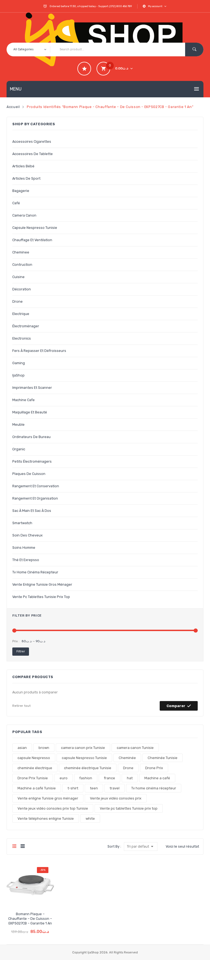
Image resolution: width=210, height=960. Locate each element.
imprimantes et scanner (32, 388)
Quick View (40, 900)
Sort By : (114, 846)
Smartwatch (22, 523)
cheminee (20, 252)
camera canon (24, 215)
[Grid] (14, 846)
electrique (20, 314)
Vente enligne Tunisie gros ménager (42, 584)
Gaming (18, 363)
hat (130, 778)
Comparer (176, 706)
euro (64, 778)
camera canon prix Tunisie (83, 748)
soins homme (23, 547)
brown (44, 748)
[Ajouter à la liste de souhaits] (20, 900)
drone (17, 301)
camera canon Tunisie (135, 748)
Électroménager (25, 326)
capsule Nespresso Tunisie (34, 228)
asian (22, 748)
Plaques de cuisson (28, 474)
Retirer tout (21, 706)
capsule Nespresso (34, 758)
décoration (21, 289)
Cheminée (127, 758)
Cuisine (18, 277)
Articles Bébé (23, 166)
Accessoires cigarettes (31, 141)
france (109, 778)
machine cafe (23, 400)
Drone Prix (154, 768)
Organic (18, 449)
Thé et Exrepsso (25, 560)
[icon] (84, 68)
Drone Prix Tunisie (33, 778)
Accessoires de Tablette (32, 154)
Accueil (13, 107)
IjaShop (18, 375)
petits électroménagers (32, 461)
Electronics (21, 338)
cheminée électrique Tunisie (87, 768)
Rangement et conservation (35, 486)
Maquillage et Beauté (29, 412)
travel (114, 788)
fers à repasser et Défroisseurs (39, 351)
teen (94, 788)
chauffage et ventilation (32, 240)
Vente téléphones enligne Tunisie (46, 818)
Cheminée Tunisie (162, 758)
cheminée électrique (35, 768)
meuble (18, 424)
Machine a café (157, 778)
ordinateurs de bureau (31, 437)
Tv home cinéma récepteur (35, 572)
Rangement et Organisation (35, 498)
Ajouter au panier (30, 928)
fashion (85, 778)
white (90, 818)
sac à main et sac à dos (31, 511)
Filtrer (20, 651)
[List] (22, 846)
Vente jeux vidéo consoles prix (115, 798)
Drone (128, 768)
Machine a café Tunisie (37, 788)
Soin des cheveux (27, 535)
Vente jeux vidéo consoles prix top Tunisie (53, 808)
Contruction (22, 264)
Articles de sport (26, 178)
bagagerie (20, 191)
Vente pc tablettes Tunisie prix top (41, 597)
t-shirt (73, 788)
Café (16, 203)
